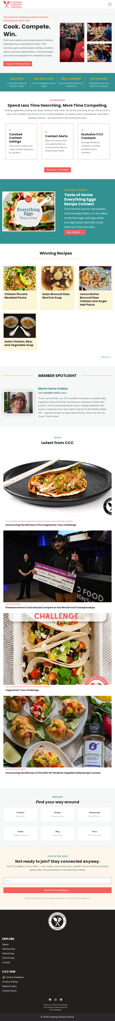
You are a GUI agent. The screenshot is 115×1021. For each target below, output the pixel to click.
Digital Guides (9, 986)
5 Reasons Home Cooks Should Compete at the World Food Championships (50, 607)
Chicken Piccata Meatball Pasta (15, 296)
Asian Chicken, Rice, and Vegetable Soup (18, 343)
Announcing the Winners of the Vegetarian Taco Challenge (40, 525)
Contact (6, 962)
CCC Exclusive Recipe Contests (20, 521)
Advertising (8, 953)
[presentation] (20, 278)
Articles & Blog (10, 981)
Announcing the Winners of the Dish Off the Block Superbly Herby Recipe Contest (53, 772)
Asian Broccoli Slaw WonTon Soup (56, 296)
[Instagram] (55, 999)
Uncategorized (12, 604)
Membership (8, 949)
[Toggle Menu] (110, 4)
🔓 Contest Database (13, 977)
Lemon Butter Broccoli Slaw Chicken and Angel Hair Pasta (93, 300)
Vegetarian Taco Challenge (22, 690)
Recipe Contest (65, 521)
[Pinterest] (61, 999)
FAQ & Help (8, 958)
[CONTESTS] (20, 814)
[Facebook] (50, 999)
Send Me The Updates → (57, 890)
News (54, 521)
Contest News (43, 521)
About (5, 944)
